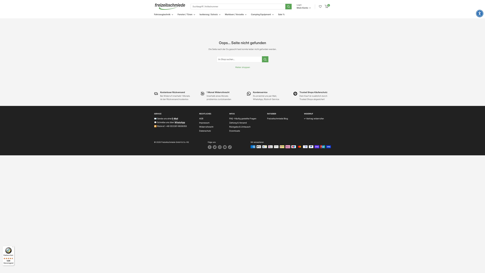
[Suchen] (288, 6)
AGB (201, 118)
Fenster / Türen (185, 14)
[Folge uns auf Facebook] (210, 147)
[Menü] (12, 247)
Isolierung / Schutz (209, 14)
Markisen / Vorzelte (234, 14)
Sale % (281, 14)
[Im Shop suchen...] (265, 59)
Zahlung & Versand (238, 122)
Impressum (204, 122)
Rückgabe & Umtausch (239, 127)
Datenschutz (205, 131)
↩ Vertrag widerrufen (314, 118)
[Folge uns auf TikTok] (230, 147)
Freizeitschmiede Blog (277, 118)
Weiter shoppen (242, 67)
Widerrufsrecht (206, 127)
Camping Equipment (261, 14)
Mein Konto (303, 8)
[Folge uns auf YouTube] (225, 147)
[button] (479, 13)
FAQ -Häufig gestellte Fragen (242, 118)
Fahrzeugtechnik (162, 14)
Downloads (234, 131)
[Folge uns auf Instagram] (220, 147)
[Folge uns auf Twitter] (215, 147)
